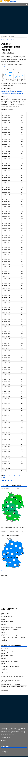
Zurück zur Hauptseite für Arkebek (9, 39)
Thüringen (4, 640)
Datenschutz (5, 742)
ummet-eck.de (6, 752)
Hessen (3, 619)
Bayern (3, 614)
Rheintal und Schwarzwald (8, 631)
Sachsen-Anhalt (5, 634)
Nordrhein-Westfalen (6, 626)
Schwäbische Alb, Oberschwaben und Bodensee (13, 637)
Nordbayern (4, 624)
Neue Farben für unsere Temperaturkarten (11, 684)
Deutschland (4, 618)
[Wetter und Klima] (14, 1)
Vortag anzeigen (5, 66)
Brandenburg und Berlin (7, 616)
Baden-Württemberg (6, 613)
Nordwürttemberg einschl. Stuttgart (11, 627)
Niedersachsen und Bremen (8, 622)
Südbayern (4, 639)
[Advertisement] (14, 20)
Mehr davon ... (5, 524)
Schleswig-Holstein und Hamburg (10, 635)
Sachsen (3, 632)
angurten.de (5, 749)
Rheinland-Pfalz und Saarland (9, 629)
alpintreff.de (5, 751)
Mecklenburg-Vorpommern (7, 621)
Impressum (5, 740)
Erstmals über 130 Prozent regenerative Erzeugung (13, 686)
